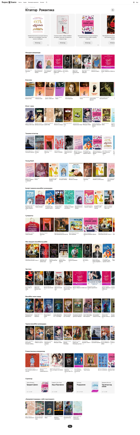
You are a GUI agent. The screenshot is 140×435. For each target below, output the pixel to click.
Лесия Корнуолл (105, 341)
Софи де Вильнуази (30, 368)
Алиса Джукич (47, 313)
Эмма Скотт (77, 150)
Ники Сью (37, 178)
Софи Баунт (71, 259)
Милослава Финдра (40, 416)
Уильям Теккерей (58, 416)
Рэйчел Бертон (59, 205)
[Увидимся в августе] (113, 30)
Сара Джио (94, 70)
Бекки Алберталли (102, 368)
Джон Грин (57, 123)
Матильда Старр (91, 286)
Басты (20, 2)
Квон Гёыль (95, 259)
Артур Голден (86, 123)
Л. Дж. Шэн (62, 259)
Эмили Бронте (28, 150)
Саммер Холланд (69, 368)
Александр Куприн (84, 97)
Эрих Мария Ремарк (74, 233)
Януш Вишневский (69, 150)
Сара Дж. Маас (43, 259)
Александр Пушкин (104, 97)
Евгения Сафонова (68, 416)
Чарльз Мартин (29, 123)
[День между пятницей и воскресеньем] (62, 30)
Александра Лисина (98, 313)
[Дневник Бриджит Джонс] (88, 30)
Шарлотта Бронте (48, 123)
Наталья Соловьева (49, 341)
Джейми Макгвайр (59, 233)
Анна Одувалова (38, 313)
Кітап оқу (37, 42)
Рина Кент (65, 70)
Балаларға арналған (33, 2)
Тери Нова (75, 70)
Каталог (42, 2)
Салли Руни (76, 123)
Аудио (24, 2)
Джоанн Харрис (48, 150)
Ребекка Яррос (57, 70)
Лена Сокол (57, 286)
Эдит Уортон (28, 416)
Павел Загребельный (30, 341)
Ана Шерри (86, 150)
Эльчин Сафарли (86, 70)
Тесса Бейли (77, 368)
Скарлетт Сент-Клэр (54, 259)
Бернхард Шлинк (68, 123)
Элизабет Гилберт (107, 150)
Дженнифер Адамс (78, 416)
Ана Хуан (79, 382)
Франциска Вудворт (69, 313)
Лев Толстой (68, 97)
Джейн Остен (38, 123)
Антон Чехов (48, 97)
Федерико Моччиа (29, 205)
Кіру (137, 2)
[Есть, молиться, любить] (37, 30)
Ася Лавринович (39, 70)
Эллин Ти (37, 150)
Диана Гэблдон (114, 341)
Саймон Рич (87, 368)
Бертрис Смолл (39, 341)
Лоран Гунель (67, 205)
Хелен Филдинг (96, 123)
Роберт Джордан (58, 313)
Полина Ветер (47, 286)
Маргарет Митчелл (103, 233)
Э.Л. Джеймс (114, 286)
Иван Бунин (38, 97)
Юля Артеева (28, 70)
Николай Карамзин (30, 97)
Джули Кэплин (43, 368)
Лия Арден (57, 150)
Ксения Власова (29, 313)
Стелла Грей (28, 286)
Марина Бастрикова (55, 368)
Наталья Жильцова (77, 313)
